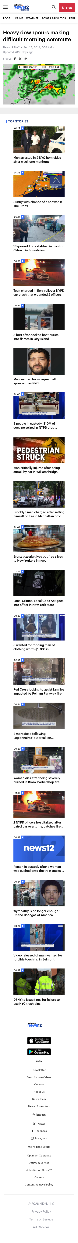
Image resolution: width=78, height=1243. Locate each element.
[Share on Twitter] (20, 58)
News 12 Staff (11, 47)
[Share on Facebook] (14, 58)
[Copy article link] (25, 58)
